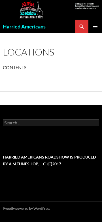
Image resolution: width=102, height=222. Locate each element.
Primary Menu (95, 26)
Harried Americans (24, 26)
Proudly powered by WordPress (26, 208)
